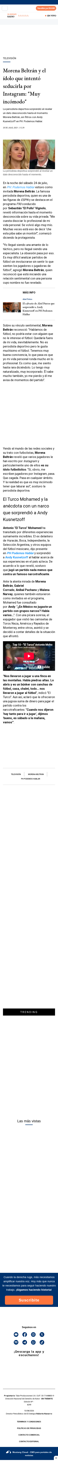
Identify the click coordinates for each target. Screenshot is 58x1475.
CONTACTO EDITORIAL (29, 1441)
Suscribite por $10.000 (46, 8)
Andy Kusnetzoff (16, 557)
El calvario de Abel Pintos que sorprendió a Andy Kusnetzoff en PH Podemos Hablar (39, 309)
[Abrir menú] (5, 8)
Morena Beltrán (36, 774)
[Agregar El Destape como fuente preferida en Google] (29, 134)
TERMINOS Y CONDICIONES (29, 1422)
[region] (29, 46)
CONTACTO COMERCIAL (29, 1435)
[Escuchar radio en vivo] (4, 15)
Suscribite (29, 1300)
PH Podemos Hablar (30, 779)
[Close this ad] (56, 1458)
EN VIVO (51, 15)
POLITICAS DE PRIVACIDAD (29, 1428)
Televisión (16, 774)
